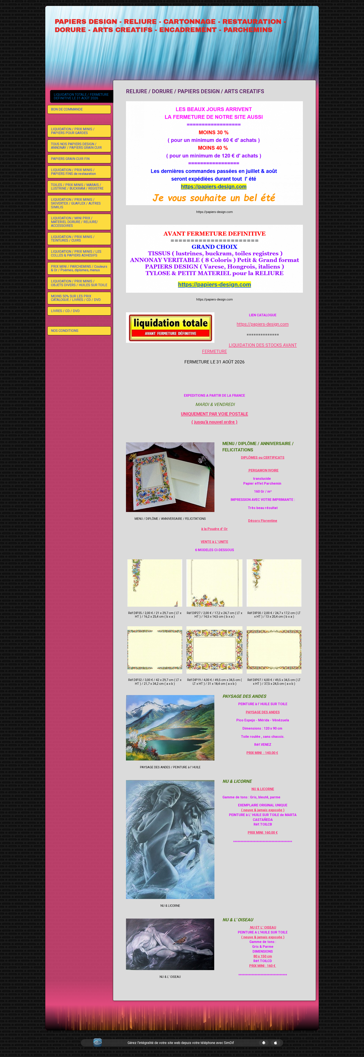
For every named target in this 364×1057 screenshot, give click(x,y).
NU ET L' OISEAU (262, 927)
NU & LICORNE (263, 789)
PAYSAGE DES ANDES (263, 712)
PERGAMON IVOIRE (263, 470)
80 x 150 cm (262, 956)
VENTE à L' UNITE (214, 542)
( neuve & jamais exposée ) (262, 810)
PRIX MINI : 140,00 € (262, 753)
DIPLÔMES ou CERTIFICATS (262, 458)
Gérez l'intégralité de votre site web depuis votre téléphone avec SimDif (181, 1043)
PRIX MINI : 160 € (262, 966)
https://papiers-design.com (263, 324)
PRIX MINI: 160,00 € (263, 833)
